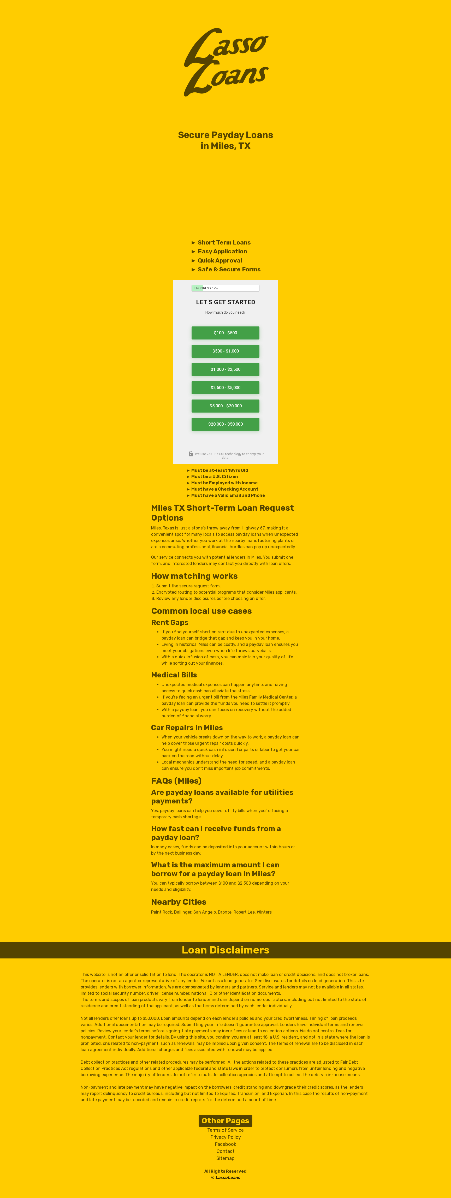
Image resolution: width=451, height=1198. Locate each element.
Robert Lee (244, 912)
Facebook (225, 1144)
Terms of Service (225, 1130)
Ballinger (182, 912)
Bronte (225, 912)
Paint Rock (161, 912)
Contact (226, 1151)
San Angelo (204, 912)
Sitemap (225, 1158)
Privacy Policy (225, 1137)
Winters (264, 912)
